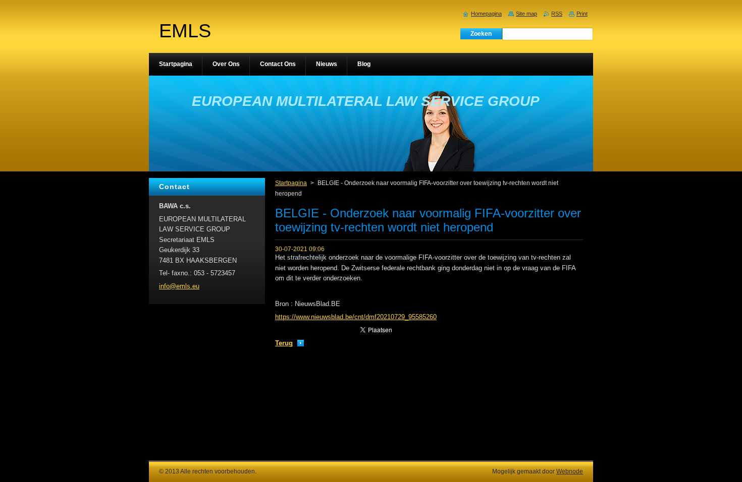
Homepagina (486, 14)
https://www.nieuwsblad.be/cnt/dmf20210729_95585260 (356, 317)
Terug (284, 343)
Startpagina (291, 183)
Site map (526, 14)
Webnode (569, 471)
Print (582, 14)
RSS (556, 14)
